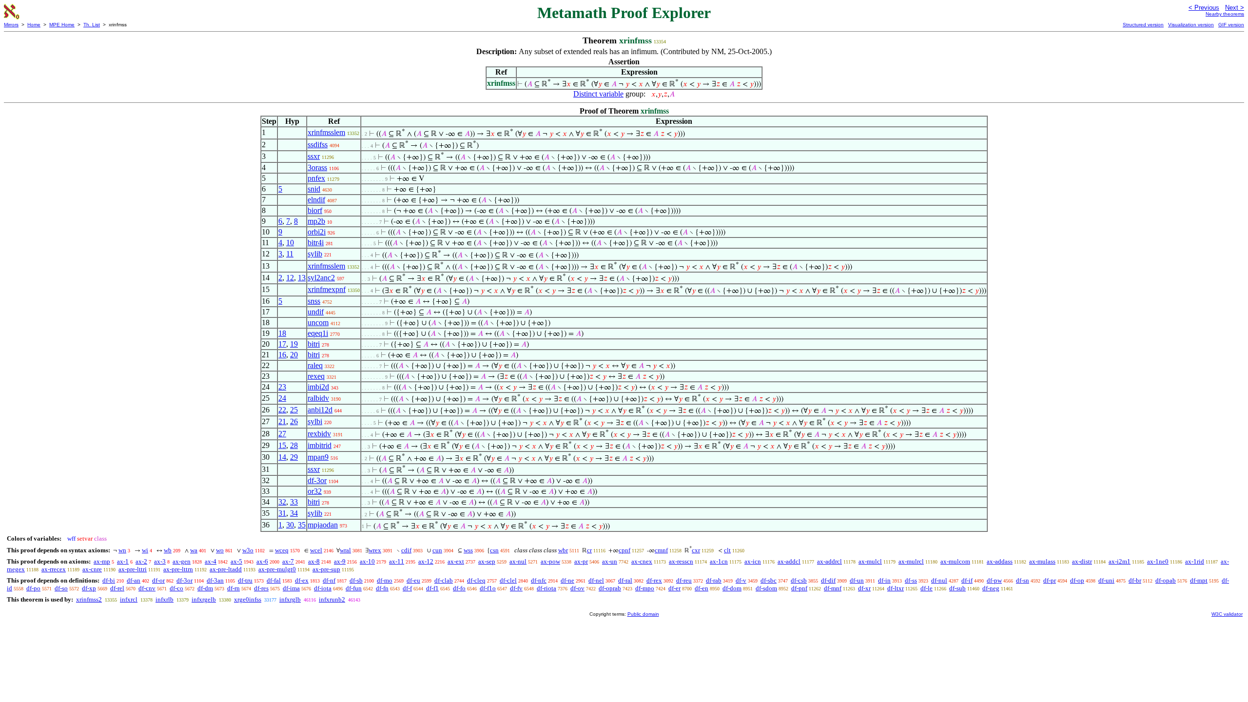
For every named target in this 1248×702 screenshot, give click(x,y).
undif (316, 312)
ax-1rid (1194, 561)
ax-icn (752, 561)
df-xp (89, 588)
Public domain (643, 614)
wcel (316, 550)
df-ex (302, 580)
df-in (884, 580)
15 (282, 445)
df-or (158, 580)
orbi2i (317, 232)
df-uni (1106, 580)
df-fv (516, 588)
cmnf (661, 550)
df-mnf (832, 588)
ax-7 (288, 561)
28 (294, 445)
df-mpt (1199, 580)
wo (220, 550)
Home (33, 24)
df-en (701, 588)
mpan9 (318, 457)
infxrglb (290, 599)
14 (282, 457)
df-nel (596, 580)
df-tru (245, 580)
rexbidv (319, 433)
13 (302, 277)
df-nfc (538, 580)
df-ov (577, 588)
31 (282, 513)
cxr (696, 550)
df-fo (459, 588)
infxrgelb (204, 599)
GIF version (1231, 24)
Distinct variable (598, 94)
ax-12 (425, 561)
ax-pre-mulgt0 (277, 569)
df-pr (1049, 580)
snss (314, 301)
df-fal (274, 580)
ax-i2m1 (1120, 561)
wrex (375, 550)
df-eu (413, 580)
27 (282, 433)
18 (282, 333)
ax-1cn (719, 561)
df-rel (117, 588)
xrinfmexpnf (327, 289)
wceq (282, 550)
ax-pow (550, 561)
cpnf (624, 550)
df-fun (354, 588)
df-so (61, 588)
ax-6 (262, 561)
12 (290, 277)
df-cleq (476, 580)
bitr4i (316, 242)
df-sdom (766, 588)
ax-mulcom (955, 561)
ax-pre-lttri (132, 569)
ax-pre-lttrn (178, 569)
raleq (315, 365)
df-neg (990, 588)
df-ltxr (895, 588)
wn (122, 550)
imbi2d (318, 387)
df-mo (384, 580)
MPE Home (62, 24)
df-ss (911, 580)
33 (294, 502)
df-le (926, 588)
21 (282, 421)
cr (589, 550)
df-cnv (147, 588)
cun (437, 550)
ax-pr (581, 561)
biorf (315, 210)
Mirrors (11, 24)
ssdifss (318, 144)
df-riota (546, 588)
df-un (857, 580)
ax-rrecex (53, 569)
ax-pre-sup (326, 569)
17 (282, 344)
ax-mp (102, 561)
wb (168, 550)
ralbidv (318, 398)
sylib (315, 254)
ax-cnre (92, 569)
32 (282, 502)
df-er (674, 588)
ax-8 (314, 561)
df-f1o (488, 588)
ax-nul (517, 561)
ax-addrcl (829, 561)
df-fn (382, 588)
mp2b (316, 221)
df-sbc (768, 580)
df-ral (625, 580)
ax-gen (182, 561)
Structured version (1143, 24)
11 (289, 254)
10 (290, 242)
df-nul (939, 580)
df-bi (108, 580)
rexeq (316, 376)
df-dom (731, 588)
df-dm (205, 588)
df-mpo (644, 588)
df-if (967, 580)
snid (314, 189)
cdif (406, 550)
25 (294, 410)
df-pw (994, 580)
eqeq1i (318, 333)
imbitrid (320, 445)
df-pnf (799, 588)
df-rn (233, 588)
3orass (317, 167)
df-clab (443, 580)
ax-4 (210, 561)
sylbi (315, 421)
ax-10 (367, 561)
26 (294, 421)
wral (345, 550)
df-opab (1165, 580)
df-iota (323, 588)
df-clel (508, 580)
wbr (563, 550)
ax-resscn (681, 561)
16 (282, 355)
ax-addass (1000, 561)
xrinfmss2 (89, 599)
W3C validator (1227, 614)
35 (302, 525)
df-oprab (610, 588)
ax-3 (160, 561)
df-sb (356, 580)
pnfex (316, 178)
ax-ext (456, 561)
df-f (407, 588)
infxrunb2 (332, 599)
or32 (315, 491)
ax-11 (396, 561)
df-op (1077, 580)
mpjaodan (323, 525)
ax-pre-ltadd (226, 569)
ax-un (609, 561)
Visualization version (1191, 24)
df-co (176, 588)
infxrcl (128, 599)
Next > (1234, 7)
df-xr (864, 588)
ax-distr (1082, 561)
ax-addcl (789, 561)
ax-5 (236, 561)
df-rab (714, 580)
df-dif (828, 580)
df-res (261, 588)
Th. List (91, 24)
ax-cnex (641, 561)
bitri (314, 344)
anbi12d (320, 410)
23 (282, 387)
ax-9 (340, 561)
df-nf (329, 580)
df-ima (291, 588)
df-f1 (432, 588)
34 (294, 513)
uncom (318, 322)
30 (290, 525)
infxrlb (165, 599)
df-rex (654, 580)
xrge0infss (247, 599)
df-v (741, 580)
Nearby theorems (1225, 14)
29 (294, 457)
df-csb (799, 580)
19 (294, 344)
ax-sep (486, 561)
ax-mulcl (870, 561)
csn (494, 550)
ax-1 (123, 561)
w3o (248, 550)
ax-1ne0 (1158, 561)
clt (727, 550)
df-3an (215, 580)
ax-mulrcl (911, 561)
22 (282, 410)
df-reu (684, 580)
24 (282, 398)
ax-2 (141, 561)
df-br (1135, 580)
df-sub (957, 588)
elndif (316, 199)
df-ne (567, 580)
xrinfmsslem (326, 132)
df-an (133, 580)
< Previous (1204, 7)
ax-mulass (1042, 561)
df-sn (1022, 580)
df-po (33, 588)
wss (468, 550)
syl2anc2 (321, 277)
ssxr (314, 156)
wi (145, 550)
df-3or (317, 480)
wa (193, 550)
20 (294, 355)
